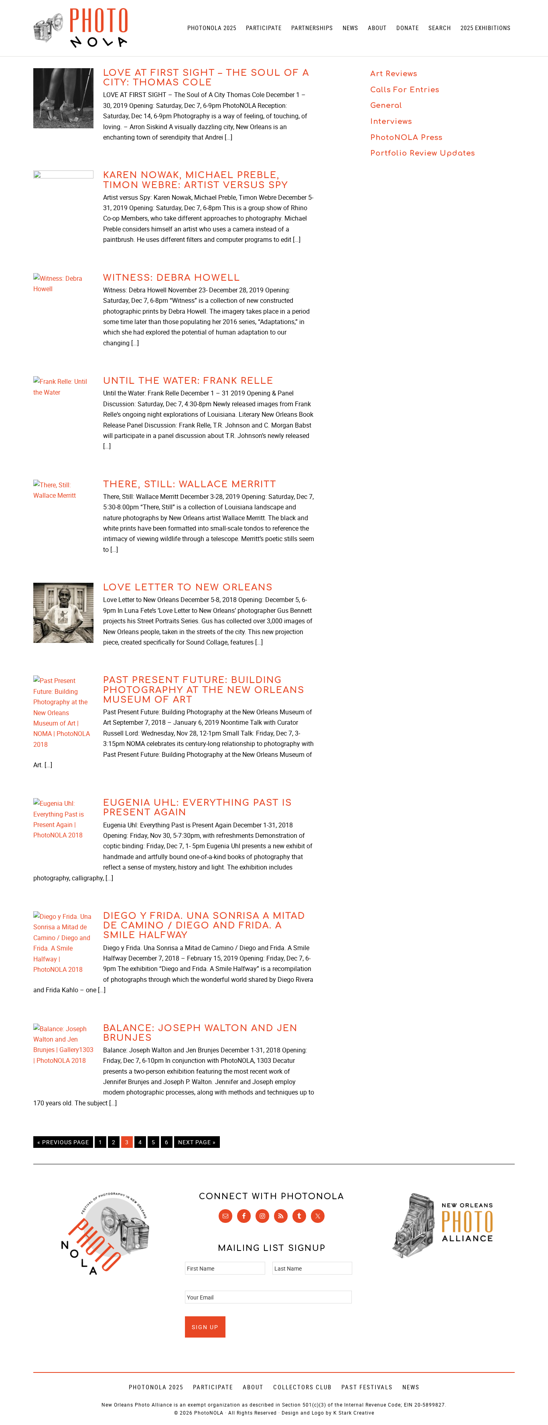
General (386, 105)
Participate (213, 1387)
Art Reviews (393, 74)
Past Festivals (367, 1387)
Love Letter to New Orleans (188, 587)
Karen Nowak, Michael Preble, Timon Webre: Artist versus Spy (195, 180)
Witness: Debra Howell (171, 278)
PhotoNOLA (80, 28)
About (253, 1387)
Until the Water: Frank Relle (188, 381)
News (411, 1387)
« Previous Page (63, 1142)
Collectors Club (302, 1387)
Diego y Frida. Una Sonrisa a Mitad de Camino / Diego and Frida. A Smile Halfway (204, 925)
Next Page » (197, 1142)
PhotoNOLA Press (406, 138)
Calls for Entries (404, 90)
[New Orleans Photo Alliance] (442, 1257)
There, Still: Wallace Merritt (189, 484)
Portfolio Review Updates (422, 153)
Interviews (391, 122)
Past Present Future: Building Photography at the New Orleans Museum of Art (203, 689)
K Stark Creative (353, 1412)
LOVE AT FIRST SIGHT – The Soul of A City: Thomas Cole (206, 77)
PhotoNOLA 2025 (156, 1387)
